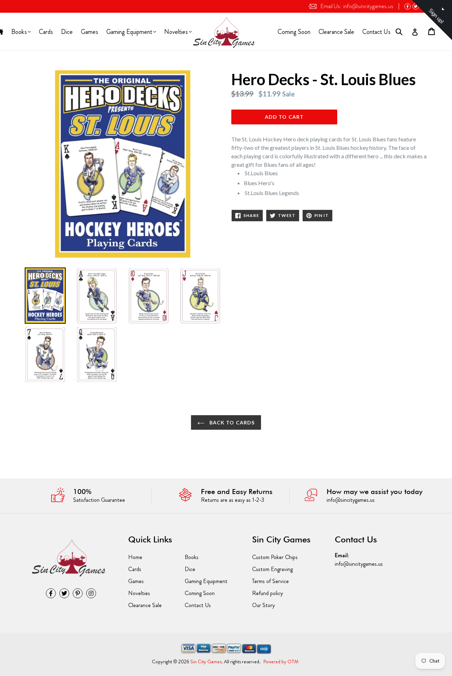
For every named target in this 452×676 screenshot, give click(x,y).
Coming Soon (294, 31)
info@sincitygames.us (356, 6)
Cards (46, 31)
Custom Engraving (272, 569)
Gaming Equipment (129, 32)
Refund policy (267, 593)
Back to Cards (231, 422)
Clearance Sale (336, 31)
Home (135, 557)
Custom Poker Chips (275, 557)
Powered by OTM (280, 661)
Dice (67, 31)
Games (89, 31)
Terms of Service (270, 581)
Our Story (263, 605)
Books (19, 32)
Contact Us (376, 31)
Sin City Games (205, 661)
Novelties (176, 32)
